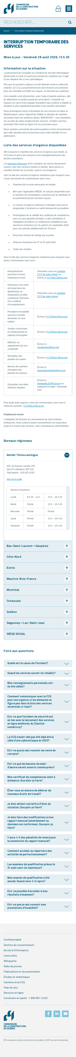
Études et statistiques (17, 977)
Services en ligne (14, 993)
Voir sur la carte (14, 479)
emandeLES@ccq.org (50, 383)
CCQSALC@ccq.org (57, 277)
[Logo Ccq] (15, 1020)
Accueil (7, 31)
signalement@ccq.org (48, 347)
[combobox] (32, 23)
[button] (70, 22)
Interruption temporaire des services (29, 31)
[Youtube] (65, 1012)
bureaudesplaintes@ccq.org (51, 370)
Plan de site (11, 987)
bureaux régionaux (17, 163)
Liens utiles (10, 955)
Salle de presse (13, 966)
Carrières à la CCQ (14, 982)
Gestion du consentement (19, 945)
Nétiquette (10, 961)
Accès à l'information (16, 950)
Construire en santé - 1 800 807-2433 (25, 998)
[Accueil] (21, 9)
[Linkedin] (56, 1012)
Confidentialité (12, 940)
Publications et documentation (22, 971)
